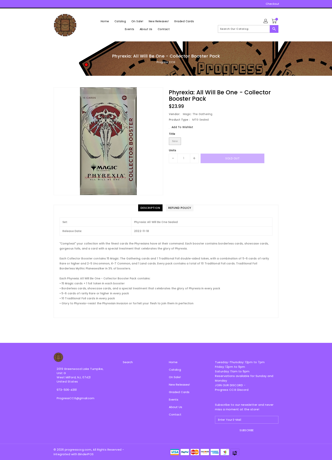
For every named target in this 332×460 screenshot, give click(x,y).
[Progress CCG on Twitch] (77, 4)
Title (172, 134)
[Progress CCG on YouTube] (63, 4)
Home (173, 362)
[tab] (150, 207)
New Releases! (179, 385)
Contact (175, 414)
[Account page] (266, 21)
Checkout (272, 4)
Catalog (175, 370)
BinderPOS (86, 454)
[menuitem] (104, 21)
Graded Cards (179, 392)
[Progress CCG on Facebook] (48, 4)
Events (173, 399)
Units (172, 150)
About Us (175, 407)
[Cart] (274, 21)
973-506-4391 (67, 390)
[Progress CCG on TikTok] (85, 4)
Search (128, 362)
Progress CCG (166, 62)
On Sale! (175, 377)
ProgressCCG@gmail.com (75, 398)
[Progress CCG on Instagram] (55, 4)
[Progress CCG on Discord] (70, 4)
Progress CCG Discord (231, 390)
